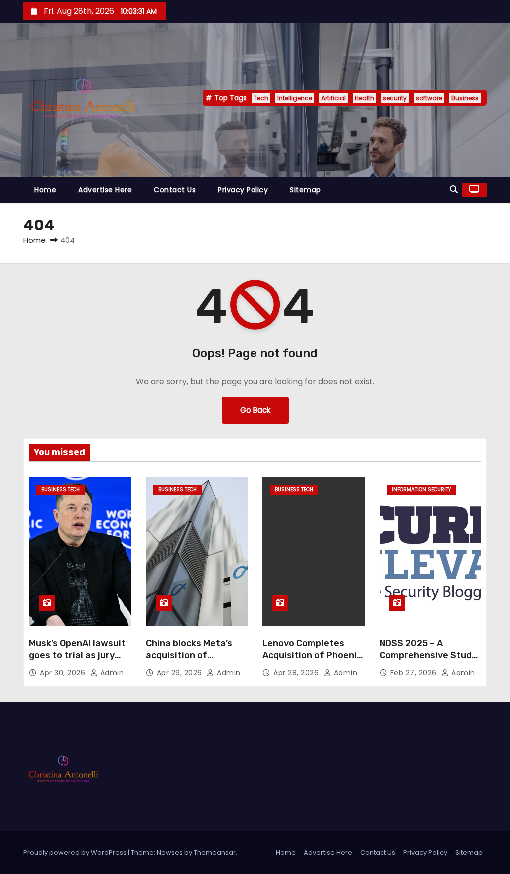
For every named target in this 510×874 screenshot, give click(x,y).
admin (111, 673)
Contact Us (175, 190)
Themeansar (215, 852)
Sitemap (305, 190)
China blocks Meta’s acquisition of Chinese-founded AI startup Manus (189, 661)
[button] (454, 189)
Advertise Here (105, 190)
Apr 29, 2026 (181, 673)
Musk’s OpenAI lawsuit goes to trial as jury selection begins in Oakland (77, 661)
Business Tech (60, 489)
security (395, 98)
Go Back (255, 410)
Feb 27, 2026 (414, 673)
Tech (261, 98)
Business (465, 98)
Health (364, 98)
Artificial (333, 98)
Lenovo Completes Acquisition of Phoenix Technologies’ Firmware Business (312, 661)
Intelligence (294, 98)
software (429, 98)
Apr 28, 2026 (297, 673)
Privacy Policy (243, 190)
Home (45, 190)
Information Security (421, 489)
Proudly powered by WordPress (75, 852)
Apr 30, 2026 (64, 673)
